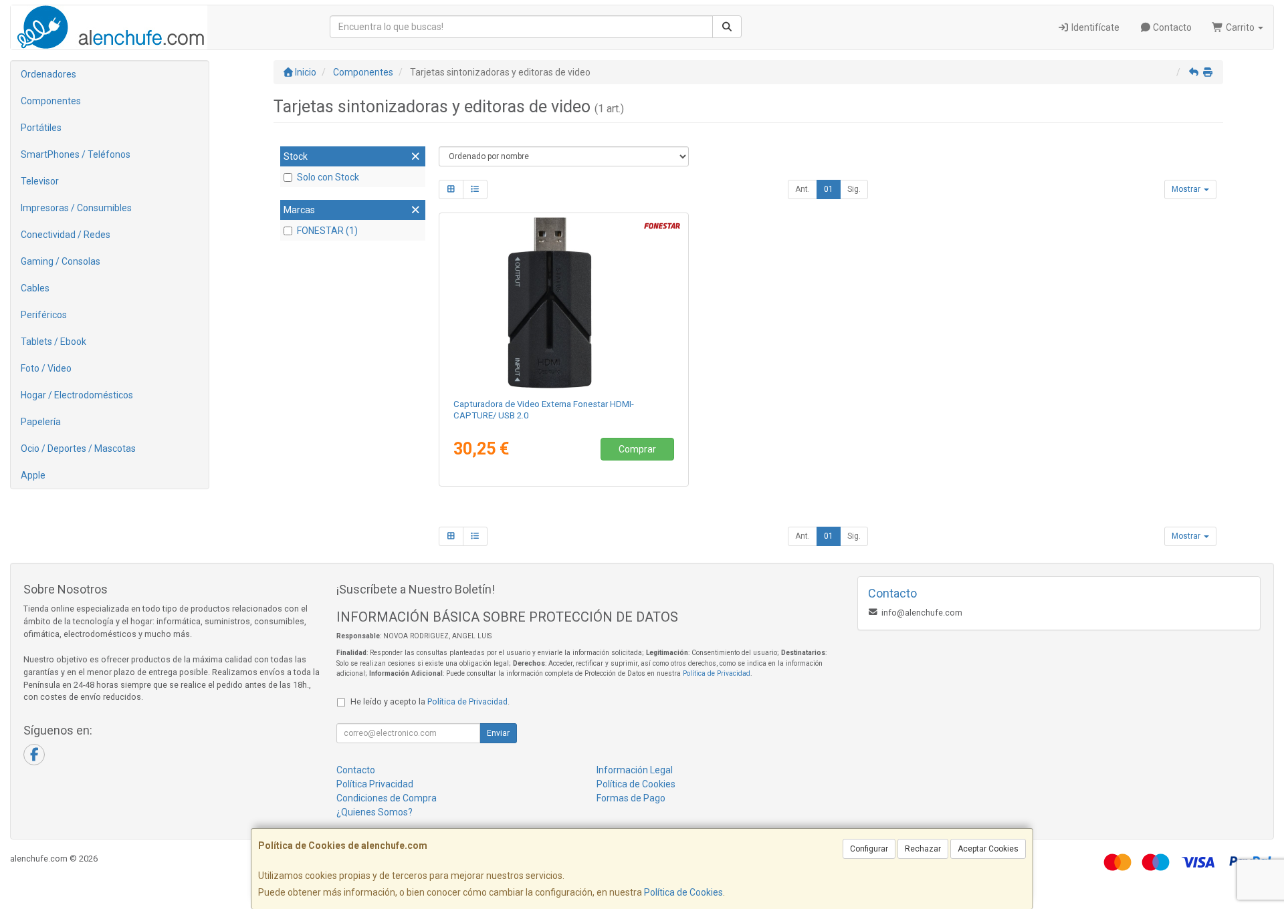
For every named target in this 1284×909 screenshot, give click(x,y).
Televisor (40, 181)
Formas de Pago (631, 798)
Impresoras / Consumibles (76, 208)
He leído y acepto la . (430, 701)
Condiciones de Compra (386, 798)
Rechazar (923, 849)
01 (828, 189)
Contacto (1171, 27)
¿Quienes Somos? (374, 812)
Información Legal (635, 770)
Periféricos (44, 314)
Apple (33, 475)
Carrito (1240, 27)
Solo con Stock (328, 177)
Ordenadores (48, 74)
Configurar (869, 849)
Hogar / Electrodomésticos (77, 395)
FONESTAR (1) (327, 230)
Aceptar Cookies (988, 849)
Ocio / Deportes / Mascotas (78, 448)
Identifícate (1094, 27)
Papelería (41, 421)
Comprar (637, 449)
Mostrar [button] (1187, 189)
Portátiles (41, 127)
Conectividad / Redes (65, 234)
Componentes (51, 101)
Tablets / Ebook (53, 341)
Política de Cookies (683, 892)
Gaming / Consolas (60, 261)
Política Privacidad (374, 784)
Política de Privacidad (716, 673)
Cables (35, 288)
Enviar (498, 733)
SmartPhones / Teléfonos (75, 154)
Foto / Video (46, 368)
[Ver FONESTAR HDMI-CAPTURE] (563, 302)
